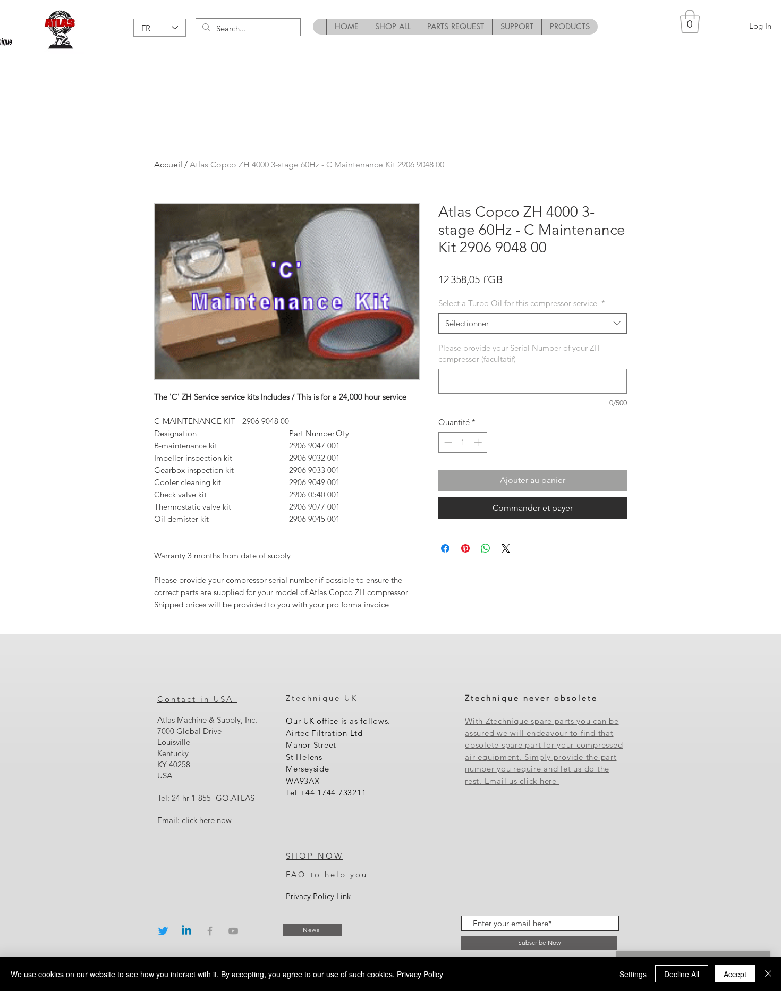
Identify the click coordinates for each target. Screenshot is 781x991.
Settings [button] (633, 974)
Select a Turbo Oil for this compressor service (521, 303)
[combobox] (532, 323)
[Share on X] (505, 548)
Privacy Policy (420, 974)
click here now (207, 820)
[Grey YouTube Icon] (233, 931)
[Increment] (479, 442)
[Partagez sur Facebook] (445, 548)
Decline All (681, 974)
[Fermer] (768, 973)
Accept (735, 974)
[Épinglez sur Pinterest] (465, 548)
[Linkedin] (186, 931)
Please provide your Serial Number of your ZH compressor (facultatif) (519, 353)
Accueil (168, 164)
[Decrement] (447, 442)
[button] (690, 21)
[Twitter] (163, 931)
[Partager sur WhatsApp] (485, 548)
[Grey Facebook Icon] (210, 931)
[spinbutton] (463, 442)
